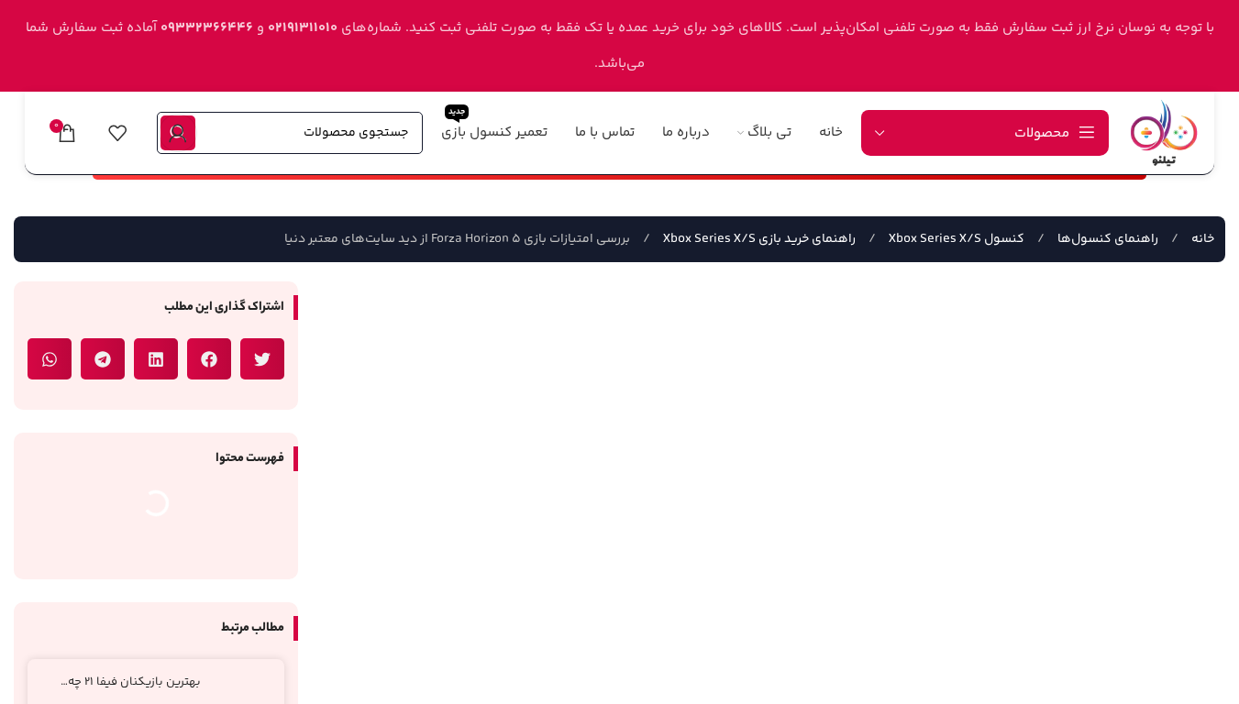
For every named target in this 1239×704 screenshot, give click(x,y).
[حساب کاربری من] (177, 133)
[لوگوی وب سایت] (1163, 132)
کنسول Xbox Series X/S (955, 239)
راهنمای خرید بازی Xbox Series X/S (758, 239)
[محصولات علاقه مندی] (117, 133)
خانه (1201, 239)
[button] (262, 359)
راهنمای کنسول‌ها (1106, 239)
